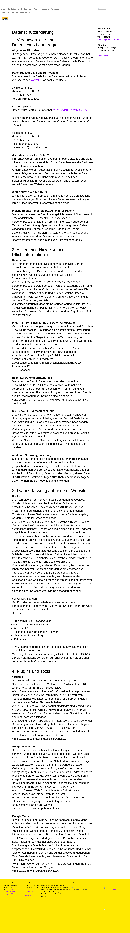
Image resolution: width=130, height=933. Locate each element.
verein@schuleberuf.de (10, 894)
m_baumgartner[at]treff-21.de (70, 110)
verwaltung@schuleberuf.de (108, 40)
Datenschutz (28, 900)
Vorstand (35, 80)
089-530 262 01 (10, 889)
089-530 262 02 (11, 892)
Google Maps (103, 56)
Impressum (28, 895)
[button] (57, 4)
